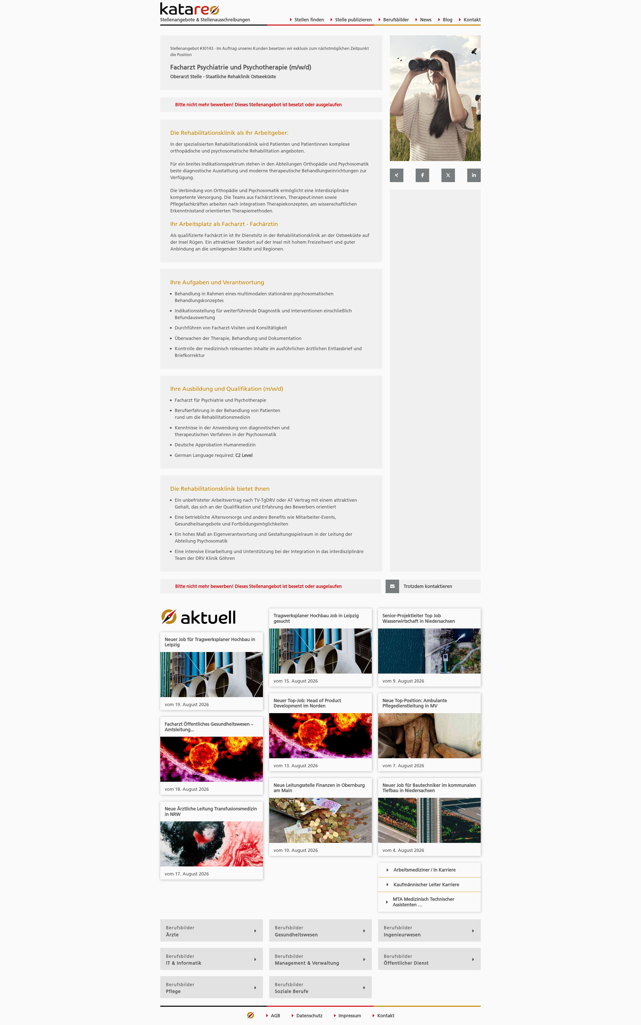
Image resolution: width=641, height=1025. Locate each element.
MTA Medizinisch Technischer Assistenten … (423, 902)
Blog (447, 20)
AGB (275, 1015)
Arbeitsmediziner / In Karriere (425, 870)
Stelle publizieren (353, 20)
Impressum (349, 1015)
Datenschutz (309, 1015)
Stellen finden (308, 20)
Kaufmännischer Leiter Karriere (426, 884)
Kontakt (471, 20)
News (425, 20)
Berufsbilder (395, 20)
